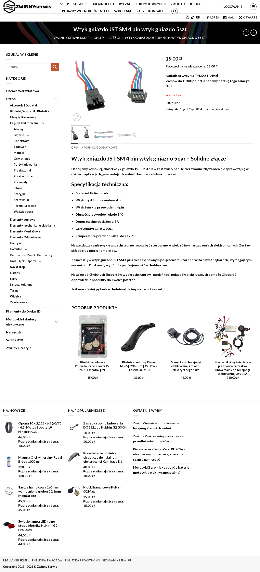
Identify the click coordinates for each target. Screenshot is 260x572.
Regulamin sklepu (16, 560)
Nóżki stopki (18, 267)
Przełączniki (22, 170)
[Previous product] (253, 32)
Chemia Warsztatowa (22, 91)
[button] (232, 7)
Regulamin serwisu (116, 560)
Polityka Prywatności (82, 560)
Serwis (78, 4)
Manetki (19, 152)
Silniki (18, 188)
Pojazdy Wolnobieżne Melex (86, 11)
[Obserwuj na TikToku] (192, 17)
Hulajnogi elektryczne (111, 4)
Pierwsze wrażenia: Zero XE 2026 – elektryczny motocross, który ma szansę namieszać (159, 454)
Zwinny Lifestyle (18, 348)
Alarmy (19, 129)
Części (114, 37)
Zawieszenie (18, 302)
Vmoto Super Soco (186, 4)
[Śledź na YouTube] (197, 17)
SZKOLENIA (122, 11)
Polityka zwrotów (47, 560)
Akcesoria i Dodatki (23, 105)
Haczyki (15, 243)
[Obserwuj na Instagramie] (187, 17)
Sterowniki (21, 200)
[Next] (152, 87)
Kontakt (155, 11)
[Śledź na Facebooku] (182, 17)
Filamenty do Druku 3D (23, 311)
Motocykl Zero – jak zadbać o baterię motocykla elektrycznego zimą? (161, 469)
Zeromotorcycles (150, 4)
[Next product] (246, 32)
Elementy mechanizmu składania (32, 225)
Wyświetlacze (23, 211)
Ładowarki (21, 147)
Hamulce (16, 249)
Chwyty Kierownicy (23, 117)
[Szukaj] (174, 11)
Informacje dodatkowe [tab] (99, 147)
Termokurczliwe (25, 205)
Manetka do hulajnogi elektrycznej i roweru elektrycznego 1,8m (186, 365)
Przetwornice (23, 176)
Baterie (19, 135)
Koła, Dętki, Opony (23, 261)
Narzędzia (14, 332)
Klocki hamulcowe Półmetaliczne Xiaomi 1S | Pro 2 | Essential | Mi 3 (92, 365)
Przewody (21, 182)
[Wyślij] (55, 67)
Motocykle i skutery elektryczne (21, 321)
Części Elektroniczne (24, 123)
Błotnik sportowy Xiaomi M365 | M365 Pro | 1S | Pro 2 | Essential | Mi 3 (139, 365)
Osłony (15, 273)
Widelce (15, 296)
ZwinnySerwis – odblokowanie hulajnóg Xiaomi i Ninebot (156, 425)
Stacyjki (19, 194)
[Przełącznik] (56, 98)
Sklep (64, 4)
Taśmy (14, 290)
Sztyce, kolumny (21, 284)
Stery (13, 278)
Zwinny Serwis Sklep (72, 37)
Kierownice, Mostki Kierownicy (31, 255)
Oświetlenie (22, 158)
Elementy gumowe (22, 219)
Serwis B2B (14, 340)
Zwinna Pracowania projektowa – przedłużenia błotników (158, 438)
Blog (140, 11)
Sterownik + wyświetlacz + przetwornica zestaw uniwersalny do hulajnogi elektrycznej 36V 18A (232, 367)
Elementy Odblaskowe (25, 237)
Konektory (21, 141)
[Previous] (78, 87)
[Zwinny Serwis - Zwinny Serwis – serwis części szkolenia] (28, 6)
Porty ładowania (25, 164)
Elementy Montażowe (25, 231)
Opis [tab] (74, 147)
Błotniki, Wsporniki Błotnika (29, 111)
